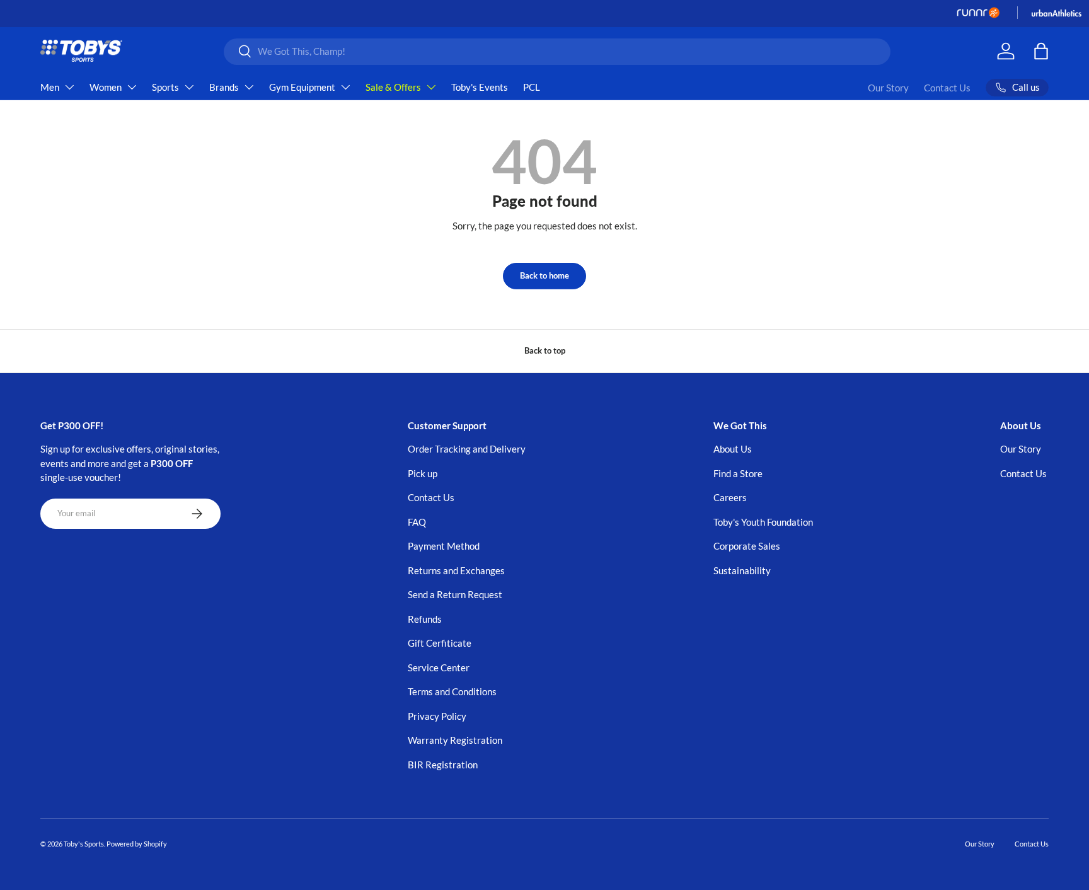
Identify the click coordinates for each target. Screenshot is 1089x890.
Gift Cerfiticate (439, 643)
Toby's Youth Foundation (763, 522)
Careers (730, 497)
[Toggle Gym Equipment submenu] (345, 87)
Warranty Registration (455, 740)
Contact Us (947, 87)
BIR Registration (443, 764)
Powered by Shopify (137, 844)
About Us (732, 448)
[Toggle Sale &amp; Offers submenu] (431, 87)
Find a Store (738, 473)
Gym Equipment (302, 87)
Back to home (544, 275)
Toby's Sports (84, 844)
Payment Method (444, 546)
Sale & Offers (393, 87)
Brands (224, 87)
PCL (531, 87)
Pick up (422, 473)
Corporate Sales (746, 546)
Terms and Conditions (452, 691)
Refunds (425, 619)
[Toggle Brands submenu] (248, 87)
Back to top (544, 350)
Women (105, 87)
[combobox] (557, 51)
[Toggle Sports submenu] (189, 87)
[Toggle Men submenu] (69, 87)
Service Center (439, 667)
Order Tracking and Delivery (467, 448)
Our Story (888, 87)
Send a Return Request (455, 594)
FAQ (417, 522)
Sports (165, 87)
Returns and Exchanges (456, 570)
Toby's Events (479, 87)
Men (49, 87)
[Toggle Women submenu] (131, 87)
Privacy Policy (437, 716)
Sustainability (742, 570)
